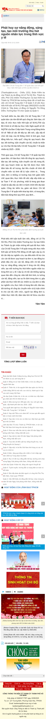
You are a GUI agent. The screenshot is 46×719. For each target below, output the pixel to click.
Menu (42, 10)
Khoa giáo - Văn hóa (23, 689)
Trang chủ (8, 683)
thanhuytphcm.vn (17, 714)
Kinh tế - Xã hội (9, 686)
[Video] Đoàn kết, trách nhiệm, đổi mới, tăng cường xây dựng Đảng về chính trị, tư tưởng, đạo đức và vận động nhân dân (23, 636)
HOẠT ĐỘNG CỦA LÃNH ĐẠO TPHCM (21, 487)
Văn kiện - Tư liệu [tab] (22, 643)
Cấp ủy (39, 683)
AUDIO (20, 592)
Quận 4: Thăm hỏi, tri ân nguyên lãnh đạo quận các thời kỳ (23, 387)
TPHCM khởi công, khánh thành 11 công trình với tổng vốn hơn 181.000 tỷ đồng (23, 514)
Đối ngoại (38, 686)
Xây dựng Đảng (28, 683)
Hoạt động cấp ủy (13, 520)
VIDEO (8, 592)
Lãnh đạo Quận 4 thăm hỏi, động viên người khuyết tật (21, 464)
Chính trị (17, 683)
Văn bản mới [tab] (9, 643)
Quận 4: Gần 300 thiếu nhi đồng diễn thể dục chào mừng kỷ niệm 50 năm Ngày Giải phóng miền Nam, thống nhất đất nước (23, 481)
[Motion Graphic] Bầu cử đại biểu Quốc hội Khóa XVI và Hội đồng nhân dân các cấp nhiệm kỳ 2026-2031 (23, 629)
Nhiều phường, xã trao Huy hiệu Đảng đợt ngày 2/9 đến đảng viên (22, 547)
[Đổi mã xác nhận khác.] (36, 347)
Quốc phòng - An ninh (25, 686)
